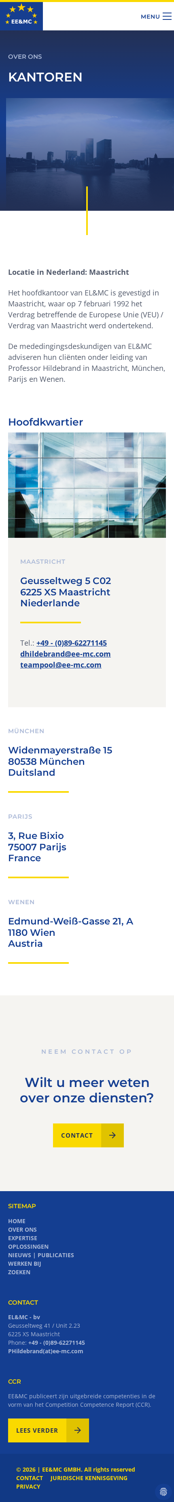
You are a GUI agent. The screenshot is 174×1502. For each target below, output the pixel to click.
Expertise (22, 1238)
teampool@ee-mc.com (61, 665)
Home (16, 1221)
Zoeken (19, 1272)
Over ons (22, 1229)
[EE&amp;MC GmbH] (21, 16)
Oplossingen (28, 1246)
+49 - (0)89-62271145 (71, 643)
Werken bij (24, 1263)
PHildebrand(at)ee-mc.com (45, 1351)
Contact (77, 1135)
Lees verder (37, 1430)
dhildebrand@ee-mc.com (65, 654)
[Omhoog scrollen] (155, 1483)
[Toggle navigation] (167, 16)
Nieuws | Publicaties (41, 1255)
